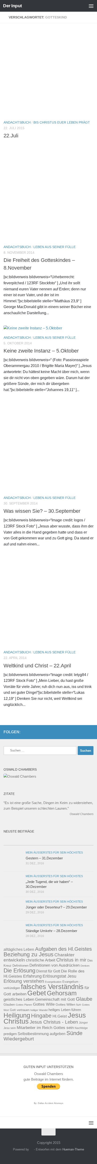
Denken (85, 965)
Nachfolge (81, 1028)
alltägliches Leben (19, 949)
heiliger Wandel (39, 1010)
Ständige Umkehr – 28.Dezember (51, 931)
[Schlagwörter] (70, 841)
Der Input (12, 5)
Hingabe (41, 1016)
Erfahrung (32, 976)
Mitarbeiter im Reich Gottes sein (45, 1027)
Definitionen (20, 965)
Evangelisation (53, 981)
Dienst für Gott (48, 971)
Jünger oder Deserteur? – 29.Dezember (56, 907)
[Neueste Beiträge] (26, 841)
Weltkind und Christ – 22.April (37, 666)
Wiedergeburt (19, 1038)
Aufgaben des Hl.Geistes (63, 949)
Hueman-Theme (73, 1149)
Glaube (84, 999)
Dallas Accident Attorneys (50, 1103)
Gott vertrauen (19, 1010)
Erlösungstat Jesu (59, 976)
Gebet (36, 993)
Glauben (9, 1004)
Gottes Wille (44, 1004)
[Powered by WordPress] (31, 1149)
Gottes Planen (24, 1004)
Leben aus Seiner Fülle (54, 247)
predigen (10, 1034)
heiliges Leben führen (64, 1010)
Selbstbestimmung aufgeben (41, 1034)
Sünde (74, 1033)
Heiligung (17, 1015)
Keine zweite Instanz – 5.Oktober (41, 351)
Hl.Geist (60, 1016)
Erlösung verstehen (24, 981)
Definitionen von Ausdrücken (54, 965)
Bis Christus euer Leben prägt (61, 122)
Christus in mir (71, 959)
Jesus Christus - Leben (54, 1022)
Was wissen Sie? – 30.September (42, 511)
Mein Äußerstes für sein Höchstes (54, 852)
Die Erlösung (19, 971)
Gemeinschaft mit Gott (55, 999)
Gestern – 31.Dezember (44, 858)
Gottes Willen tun (68, 1004)
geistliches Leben (19, 999)
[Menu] (91, 6)
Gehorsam (62, 993)
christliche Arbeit (40, 960)
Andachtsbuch (17, 122)
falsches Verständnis (52, 986)
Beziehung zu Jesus (28, 954)
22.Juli (11, 136)
